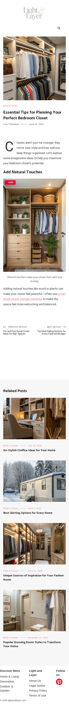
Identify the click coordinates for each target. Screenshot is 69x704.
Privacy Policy (38, 690)
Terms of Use (37, 695)
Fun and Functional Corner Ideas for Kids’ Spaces (16, 330)
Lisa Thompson (11, 124)
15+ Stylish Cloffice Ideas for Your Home (29, 450)
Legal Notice (37, 685)
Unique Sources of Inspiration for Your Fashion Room (33, 577)
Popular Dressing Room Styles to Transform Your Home (32, 644)
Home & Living (9, 676)
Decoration (7, 681)
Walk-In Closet (10, 106)
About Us (35, 680)
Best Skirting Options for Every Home (27, 513)
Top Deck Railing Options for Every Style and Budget (51, 330)
